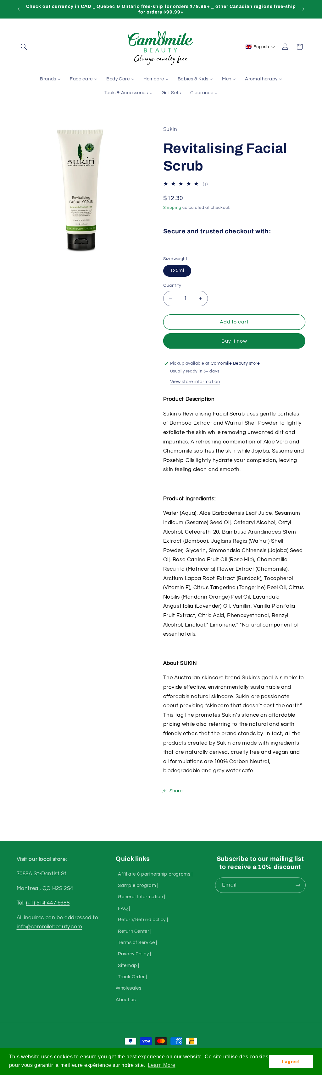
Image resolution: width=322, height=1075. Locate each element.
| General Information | (140, 896)
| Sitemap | (127, 965)
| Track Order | (131, 977)
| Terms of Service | (136, 942)
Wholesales (128, 988)
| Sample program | (137, 885)
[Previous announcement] (18, 9)
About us (126, 999)
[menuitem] (50, 79)
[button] (24, 47)
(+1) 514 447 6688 (48, 903)
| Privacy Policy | (133, 954)
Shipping (172, 208)
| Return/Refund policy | (142, 919)
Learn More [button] (161, 1065)
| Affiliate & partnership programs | (154, 874)
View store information (195, 381)
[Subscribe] (298, 885)
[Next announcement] (303, 9)
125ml (177, 270)
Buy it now (234, 341)
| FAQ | (123, 908)
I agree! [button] (291, 1061)
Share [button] (176, 791)
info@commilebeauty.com (49, 927)
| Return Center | (134, 931)
